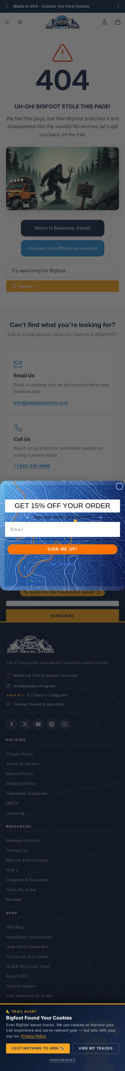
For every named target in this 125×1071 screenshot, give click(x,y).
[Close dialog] (120, 486)
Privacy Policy (33, 1036)
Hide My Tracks (96, 1048)
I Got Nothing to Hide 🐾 (38, 1048)
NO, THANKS (62, 564)
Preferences (62, 1060)
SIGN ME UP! (62, 549)
